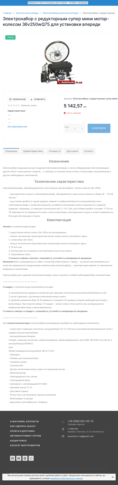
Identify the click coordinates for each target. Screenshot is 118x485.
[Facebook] (12, 458)
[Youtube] (18, 458)
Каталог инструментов (25, 445)
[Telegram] (24, 458)
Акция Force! (18, 441)
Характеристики (33, 151)
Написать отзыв (28, 105)
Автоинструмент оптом (25, 436)
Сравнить (39, 99)
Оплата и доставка (22, 431)
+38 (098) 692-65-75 (81, 421)
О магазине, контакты (24, 421)
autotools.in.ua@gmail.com (81, 436)
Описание (11, 151)
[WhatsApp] (31, 458)
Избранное (19, 99)
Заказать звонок (76, 424)
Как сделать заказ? (23, 426)
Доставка (72, 151)
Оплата (88, 151)
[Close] (112, 477)
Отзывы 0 (55, 151)
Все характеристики (17, 126)
